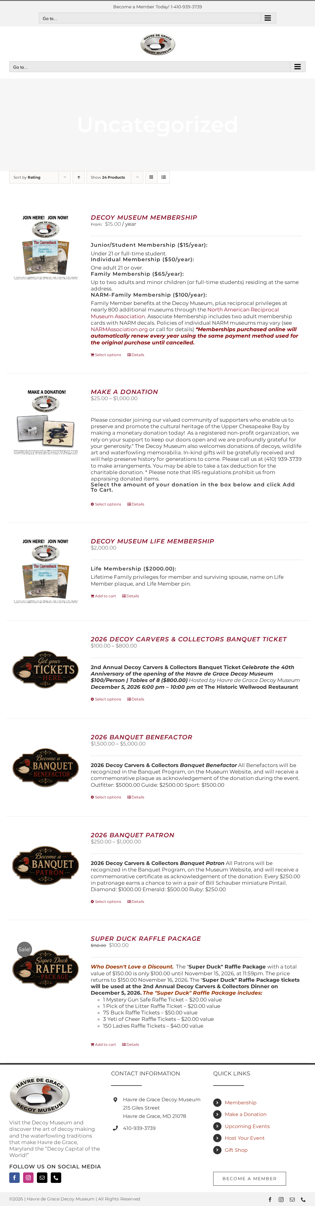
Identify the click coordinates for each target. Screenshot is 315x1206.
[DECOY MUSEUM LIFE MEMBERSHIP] (45, 571)
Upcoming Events (247, 1126)
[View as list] (163, 177)
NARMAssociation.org (119, 329)
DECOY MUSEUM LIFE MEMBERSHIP (152, 541)
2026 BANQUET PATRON (132, 835)
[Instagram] (28, 1177)
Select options (108, 354)
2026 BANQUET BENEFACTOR (142, 737)
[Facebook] (14, 1177)
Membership (241, 1103)
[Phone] (56, 1177)
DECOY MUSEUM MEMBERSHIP (144, 217)
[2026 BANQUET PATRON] (45, 865)
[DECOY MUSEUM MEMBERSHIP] (45, 247)
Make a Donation (246, 1114)
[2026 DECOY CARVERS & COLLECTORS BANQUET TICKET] (45, 669)
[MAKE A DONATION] (45, 422)
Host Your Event (245, 1138)
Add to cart (105, 596)
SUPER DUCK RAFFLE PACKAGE (146, 938)
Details (138, 354)
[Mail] (42, 1177)
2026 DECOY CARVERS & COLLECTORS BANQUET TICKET (189, 639)
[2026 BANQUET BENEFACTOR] (45, 767)
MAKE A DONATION (124, 392)
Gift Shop (236, 1150)
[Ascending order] (79, 177)
